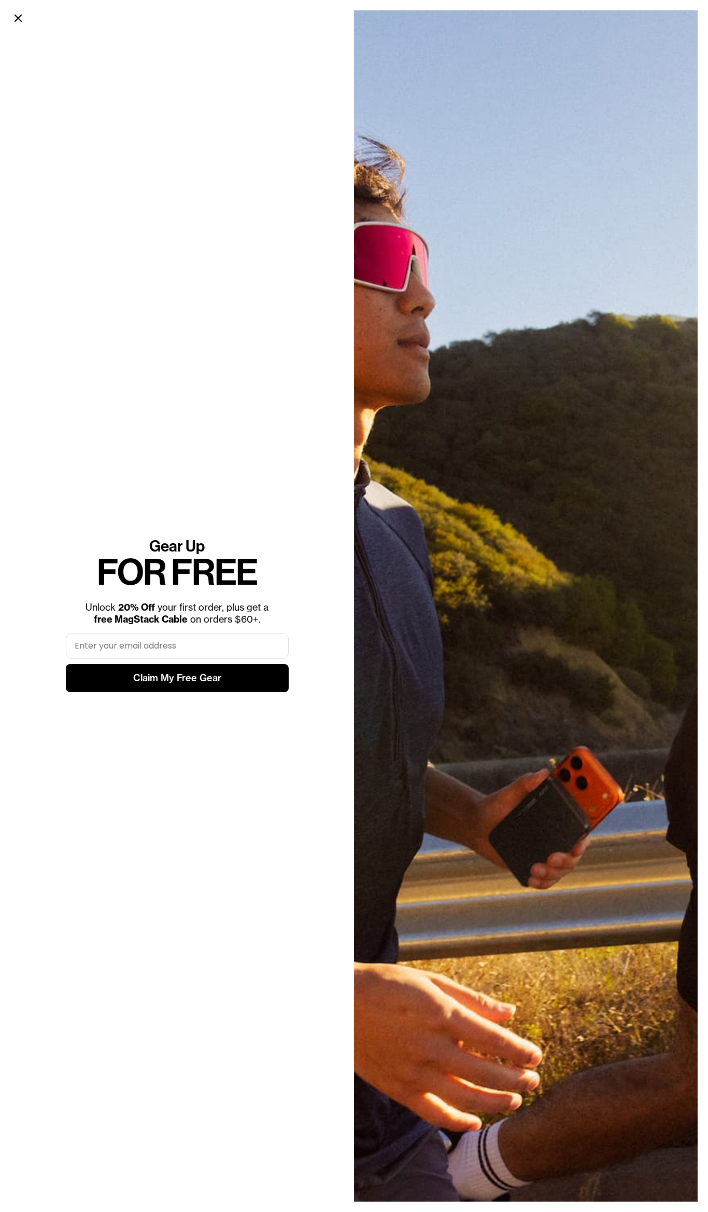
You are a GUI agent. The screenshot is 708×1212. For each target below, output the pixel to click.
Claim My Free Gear (177, 678)
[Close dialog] (18, 18)
